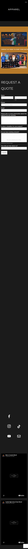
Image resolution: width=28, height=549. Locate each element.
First (2, 99)
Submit (4, 152)
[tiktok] (19, 426)
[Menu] (25, 2)
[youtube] (9, 437)
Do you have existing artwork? (10, 132)
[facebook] (9, 417)
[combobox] (2, 105)
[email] (19, 436)
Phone (3, 102)
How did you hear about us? (9, 146)
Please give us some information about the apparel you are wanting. (14, 114)
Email (3, 108)
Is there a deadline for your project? (11, 126)
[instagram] (9, 426)
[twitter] (19, 417)
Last (15, 99)
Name (3, 95)
